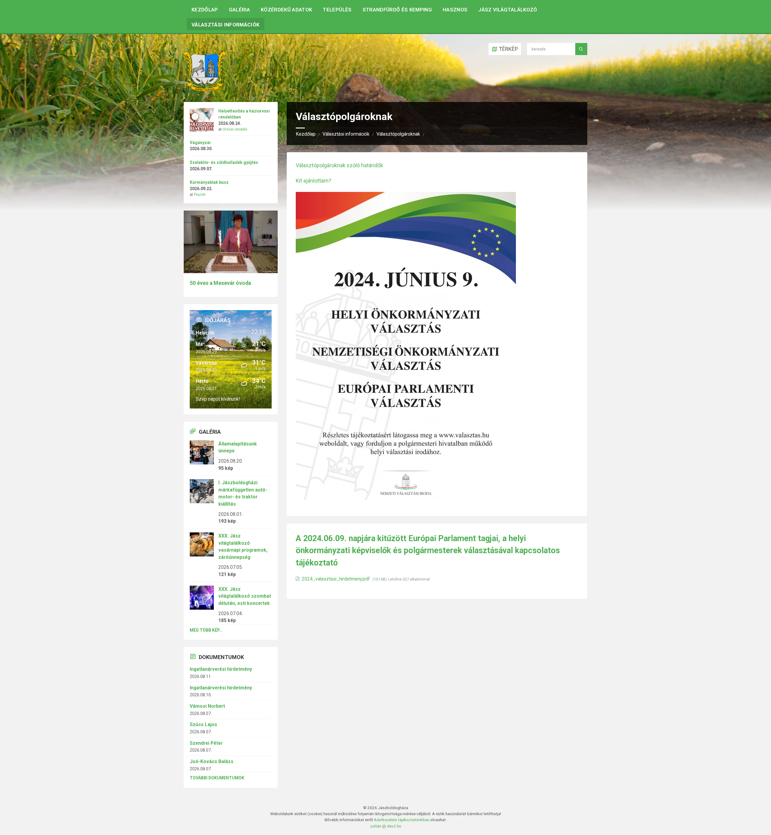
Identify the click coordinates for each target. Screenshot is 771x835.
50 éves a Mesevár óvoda (220, 283)
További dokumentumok (217, 777)
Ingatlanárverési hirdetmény (221, 669)
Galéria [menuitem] (239, 10)
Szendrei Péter (206, 743)
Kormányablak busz (209, 182)
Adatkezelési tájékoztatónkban (401, 819)
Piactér (200, 195)
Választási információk (346, 134)
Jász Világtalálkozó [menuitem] (507, 10)
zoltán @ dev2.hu (385, 826)
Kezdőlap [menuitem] (205, 10)
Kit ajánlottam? (313, 180)
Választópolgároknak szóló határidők (339, 165)
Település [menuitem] (337, 10)
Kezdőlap (306, 134)
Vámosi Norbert (207, 706)
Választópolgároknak (398, 134)
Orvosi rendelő (235, 129)
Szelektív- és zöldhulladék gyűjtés (224, 162)
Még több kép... (206, 630)
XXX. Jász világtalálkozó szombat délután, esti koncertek (244, 596)
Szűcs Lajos (203, 724)
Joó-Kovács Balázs (211, 761)
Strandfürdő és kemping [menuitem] (397, 10)
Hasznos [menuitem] (455, 10)
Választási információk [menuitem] (226, 25)
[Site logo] (205, 89)
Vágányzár (200, 142)
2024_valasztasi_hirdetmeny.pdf (336, 579)
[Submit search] (581, 49)
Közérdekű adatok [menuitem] (286, 10)
